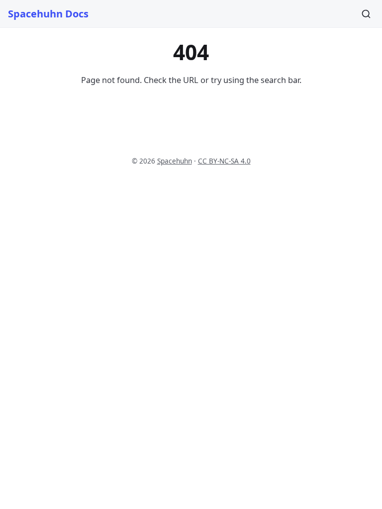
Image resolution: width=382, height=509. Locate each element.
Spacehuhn (174, 161)
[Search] (366, 14)
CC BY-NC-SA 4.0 (224, 161)
